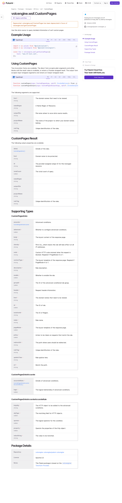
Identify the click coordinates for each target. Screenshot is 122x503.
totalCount (17, 171)
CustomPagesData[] (19, 151)
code (15, 252)
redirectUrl (17, 342)
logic (15, 389)
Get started (115, 3)
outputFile (17, 113)
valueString (18, 435)
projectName (18, 120)
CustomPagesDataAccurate (21, 224)
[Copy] (76, 46)
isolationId (17, 312)
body (15, 237)
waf (41, 9)
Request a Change (90, 65)
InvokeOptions (62, 83)
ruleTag (16, 128)
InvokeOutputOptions (75, 85)
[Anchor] (58, 13)
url (15, 365)
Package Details (90, 52)
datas (16, 148)
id (14, 163)
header (16, 290)
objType (16, 413)
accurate (17, 222)
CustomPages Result (91, 45)
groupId (16, 283)
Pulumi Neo (70, 3)
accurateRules (19, 380)
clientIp (16, 244)
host (15, 98)
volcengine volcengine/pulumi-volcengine (50, 452)
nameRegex (18, 105)
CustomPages (48, 9)
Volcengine (29, 9)
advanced (17, 229)
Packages (21, 9)
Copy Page (88, 62)
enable (16, 275)
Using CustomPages (91, 42)
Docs (50, 3)
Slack (80, 3)
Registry (59, 3)
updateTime (18, 357)
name (15, 320)
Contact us (97, 3)
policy (16, 335)
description (17, 268)
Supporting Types (90, 49)
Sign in (106, 3)
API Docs (36, 9)
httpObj (16, 405)
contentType (18, 260)
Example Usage (90, 38)
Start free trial (99, 77)
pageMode (17, 327)
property (17, 428)
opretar (16, 420)
